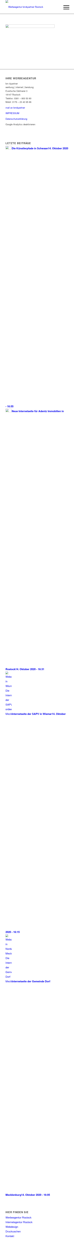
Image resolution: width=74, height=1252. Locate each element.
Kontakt (10, 1236)
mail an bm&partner (15, 107)
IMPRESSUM (12, 113)
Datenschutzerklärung (16, 118)
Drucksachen (13, 1231)
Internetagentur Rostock (19, 1222)
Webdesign (12, 1226)
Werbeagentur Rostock (18, 1217)
